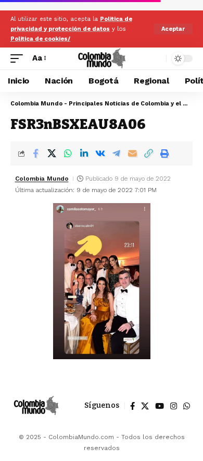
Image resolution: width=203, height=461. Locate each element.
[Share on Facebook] (35, 153)
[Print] (164, 153)
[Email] (132, 153)
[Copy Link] (148, 153)
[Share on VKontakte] (100, 153)
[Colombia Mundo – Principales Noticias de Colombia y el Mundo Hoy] (35, 405)
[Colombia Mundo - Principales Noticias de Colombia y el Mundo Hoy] (101, 58)
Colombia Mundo (42, 178)
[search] (155, 58)
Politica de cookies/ (40, 39)
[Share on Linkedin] (84, 153)
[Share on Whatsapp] (67, 153)
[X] (144, 406)
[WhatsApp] (187, 406)
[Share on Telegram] (116, 153)
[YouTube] (160, 406)
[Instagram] (174, 406)
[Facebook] (132, 406)
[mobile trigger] (19, 58)
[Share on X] (51, 153)
